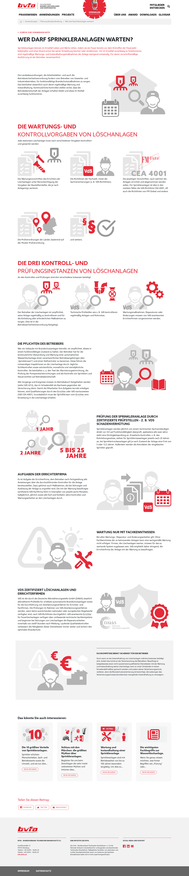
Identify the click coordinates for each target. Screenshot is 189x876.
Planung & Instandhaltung (51, 22)
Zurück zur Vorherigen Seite (35, 33)
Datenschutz (43, 871)
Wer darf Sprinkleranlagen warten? (79, 22)
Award (133, 14)
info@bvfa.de (22, 854)
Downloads (148, 14)
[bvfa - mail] (132, 846)
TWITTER (43, 807)
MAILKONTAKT (61, 807)
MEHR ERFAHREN (30, 769)
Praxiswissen (28, 14)
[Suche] (168, 6)
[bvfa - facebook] (125, 846)
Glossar (164, 14)
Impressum (23, 871)
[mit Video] (114, 734)
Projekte (68, 14)
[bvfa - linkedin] (129, 846)
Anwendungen (49, 14)
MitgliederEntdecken (157, 7)
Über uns (120, 14)
